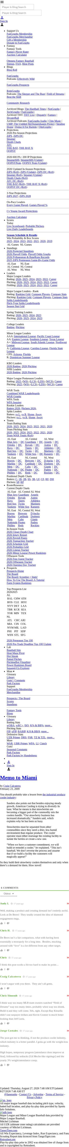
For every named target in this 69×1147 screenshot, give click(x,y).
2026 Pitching (29, 366)
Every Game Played (17, 205)
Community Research (18, 102)
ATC (9, 145)
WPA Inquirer (14, 402)
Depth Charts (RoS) (17, 178)
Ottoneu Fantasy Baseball (20, 60)
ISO (26, 725)
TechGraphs (13, 112)
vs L (17, 414)
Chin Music (55, 121)
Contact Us (25, 1094)
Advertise (38, 1094)
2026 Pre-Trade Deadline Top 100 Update (29, 644)
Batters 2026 (13, 408)
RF (47, 479)
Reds (27, 472)
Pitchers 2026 (28, 408)
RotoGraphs (13, 90)
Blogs (10, 713)
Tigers (28, 448)
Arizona (17, 354)
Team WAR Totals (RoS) (20, 435)
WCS (49, 381)
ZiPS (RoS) (13, 172)
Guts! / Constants (16, 680)
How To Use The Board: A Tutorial (25, 580)
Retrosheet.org (7, 1139)
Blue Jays (12, 442)
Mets (9, 466)
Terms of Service (54, 1094)
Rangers (48, 454)
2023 (22, 241)
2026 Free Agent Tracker (20, 559)
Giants (47, 466)
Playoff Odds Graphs (39, 254)
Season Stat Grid (15, 306)
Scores (10, 701)
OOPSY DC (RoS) (17, 187)
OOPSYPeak (14, 163)
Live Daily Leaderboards (20, 229)
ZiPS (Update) (28, 172)
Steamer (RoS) (14, 175)
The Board (12, 574)
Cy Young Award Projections (22, 211)
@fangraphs (10, 1094)
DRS (23, 737)
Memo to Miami (18, 778)
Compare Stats (58, 294)
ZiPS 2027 (12, 196)
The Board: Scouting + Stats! (22, 577)
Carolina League (39, 348)
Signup (10, 63)
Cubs (28, 466)
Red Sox (11, 451)
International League (25, 336)
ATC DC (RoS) (15, 181)
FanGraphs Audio (37, 121)
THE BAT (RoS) (16, 184)
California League (19, 348)
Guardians (30, 442)
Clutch (43, 743)
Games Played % (38, 205)
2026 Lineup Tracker (18, 550)
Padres (47, 469)
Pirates (28, 469)
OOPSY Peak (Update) (34, 163)
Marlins (11, 463)
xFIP (14, 731)
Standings (12, 704)
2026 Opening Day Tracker (21, 565)
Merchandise (13, 692)
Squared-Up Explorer (18, 668)
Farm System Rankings (19, 583)
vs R (23, 414)
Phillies (11, 472)
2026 (18, 279)
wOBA (11, 725)
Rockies (48, 472)
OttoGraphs (45, 127)
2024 (16, 241)
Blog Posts (28, 63)
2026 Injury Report (17, 535)
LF (38, 479)
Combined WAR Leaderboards (23, 393)
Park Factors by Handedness (22, 755)
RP (22, 482)
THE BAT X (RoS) (36, 184)
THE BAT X (26, 148)
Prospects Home (15, 571)
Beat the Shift (14, 96)
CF (42, 479)
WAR (10, 743)
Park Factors (13, 683)
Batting (10, 327)
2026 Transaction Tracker (20, 541)
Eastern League (20, 339)
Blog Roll (12, 69)
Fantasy (52, 115)
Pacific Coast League (48, 336)
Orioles (11, 445)
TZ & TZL (40, 737)
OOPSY (11, 151)
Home (31, 414)
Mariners (48, 451)
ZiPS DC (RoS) (45, 172)
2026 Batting (13, 366)
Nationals (12, 469)
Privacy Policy (34, 1097)
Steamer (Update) (33, 175)
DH (52, 479)
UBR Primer (20, 743)
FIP (8, 731)
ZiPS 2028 (25, 196)
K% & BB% (37, 725)
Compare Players (41, 294)
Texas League (56, 339)
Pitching (20, 327)
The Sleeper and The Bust (31, 93)
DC (22, 442)
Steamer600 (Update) (32, 160)
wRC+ (19, 725)
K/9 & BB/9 (33, 731)
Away (38, 414)
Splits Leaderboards (17, 300)
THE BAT (12, 148)
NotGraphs (53, 109)
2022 (29, 241)
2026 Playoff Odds (17, 254)
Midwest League (20, 342)
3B (33, 479)
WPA (31, 743)
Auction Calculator (17, 54)
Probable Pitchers (35, 226)
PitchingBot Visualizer (18, 662)
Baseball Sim (14, 650)
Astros (47, 445)
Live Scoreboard (15, 226)
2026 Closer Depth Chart (20, 532)
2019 (49, 241)
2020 (43, 241)
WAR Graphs (14, 396)
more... (48, 725)
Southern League (39, 339)
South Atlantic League (42, 342)
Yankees (11, 454)
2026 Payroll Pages (17, 538)
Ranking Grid (23, 294)
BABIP (21, 731)
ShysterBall (13, 118)
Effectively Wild (25, 78)
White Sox (30, 454)
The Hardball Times (35, 109)
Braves (11, 460)
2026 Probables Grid (18, 547)
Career (52, 279)
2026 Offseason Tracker (19, 562)
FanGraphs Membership (19, 33)
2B (24, 479)
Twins (28, 451)
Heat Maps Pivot (15, 653)
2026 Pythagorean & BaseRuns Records (28, 257)
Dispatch (41, 115)
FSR (30, 737)
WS (25, 381)
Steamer (11, 139)
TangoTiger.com (8, 1130)
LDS (41, 381)
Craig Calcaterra (12, 785)
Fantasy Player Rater (18, 51)
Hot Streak (12, 656)
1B (20, 479)
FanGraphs (12, 75)
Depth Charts (14, 142)
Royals (28, 445)
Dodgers (48, 463)
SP (17, 482)
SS (29, 479)
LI (37, 743)
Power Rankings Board (19, 665)
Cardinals (30, 463)
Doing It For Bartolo (26, 127)
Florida (27, 354)
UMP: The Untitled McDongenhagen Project (30, 124)
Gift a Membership (17, 39)
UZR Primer (13, 737)
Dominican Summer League (25, 357)
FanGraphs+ (28, 112)
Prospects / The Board (18, 698)
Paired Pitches (14, 659)
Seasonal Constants (17, 749)
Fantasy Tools (14, 710)
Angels (48, 442)
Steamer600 (13, 160)
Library (11, 677)
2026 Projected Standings (20, 251)
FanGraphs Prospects (18, 84)
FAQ (18, 63)
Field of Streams (55, 93)
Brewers (29, 460)
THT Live (29, 115)
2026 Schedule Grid (17, 544)
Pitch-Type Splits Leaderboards (23, 303)
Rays (10, 448)
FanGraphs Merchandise (20, 36)
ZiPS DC (18, 136)
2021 (36, 241)
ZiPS (9, 136)
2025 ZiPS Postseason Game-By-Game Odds (31, 260)
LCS (32, 381)
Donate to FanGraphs (18, 42)
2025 (9, 241)
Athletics (48, 448)
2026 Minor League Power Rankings (26, 553)
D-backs (48, 460)
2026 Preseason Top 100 (20, 640)
